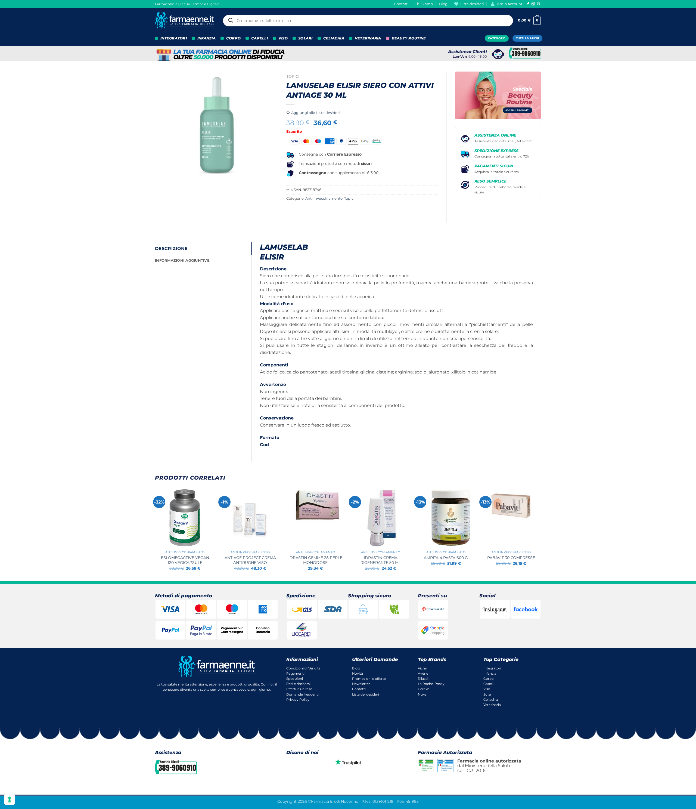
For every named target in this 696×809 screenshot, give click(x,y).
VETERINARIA (368, 38)
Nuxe (422, 694)
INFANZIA (206, 38)
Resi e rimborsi (298, 684)
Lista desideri (472, 4)
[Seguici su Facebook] (528, 4)
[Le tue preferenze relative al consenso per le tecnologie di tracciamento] (9, 799)
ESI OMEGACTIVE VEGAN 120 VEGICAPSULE (185, 560)
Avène (423, 673)
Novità (357, 673)
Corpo (488, 679)
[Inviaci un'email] (538, 4)
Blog (443, 4)
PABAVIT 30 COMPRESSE (511, 557)
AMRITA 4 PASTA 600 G (446, 557)
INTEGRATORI (173, 38)
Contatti (401, 4)
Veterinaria (492, 705)
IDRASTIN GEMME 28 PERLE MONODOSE (315, 560)
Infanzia (489, 673)
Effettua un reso (299, 689)
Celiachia (490, 699)
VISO (283, 38)
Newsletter (361, 684)
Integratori (492, 668)
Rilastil (423, 679)
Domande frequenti (302, 694)
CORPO (233, 38)
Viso (486, 689)
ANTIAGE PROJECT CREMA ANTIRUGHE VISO (250, 560)
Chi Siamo (424, 4)
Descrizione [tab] (171, 248)
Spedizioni (294, 679)
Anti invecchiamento (324, 198)
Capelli (488, 684)
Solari (487, 694)
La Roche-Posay (431, 684)
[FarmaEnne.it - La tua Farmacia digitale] (184, 20)
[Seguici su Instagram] (533, 4)
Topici (292, 76)
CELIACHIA (333, 38)
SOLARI (305, 38)
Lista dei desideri (365, 694)
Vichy (422, 668)
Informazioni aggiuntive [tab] (182, 260)
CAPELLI (259, 38)
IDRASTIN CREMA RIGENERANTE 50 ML (381, 560)
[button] (529, 20)
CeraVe (423, 689)
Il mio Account (509, 4)
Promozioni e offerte (369, 679)
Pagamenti (295, 673)
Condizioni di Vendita (303, 668)
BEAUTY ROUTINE (409, 38)
